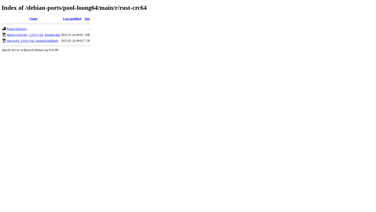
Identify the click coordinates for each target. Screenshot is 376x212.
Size (87, 18)
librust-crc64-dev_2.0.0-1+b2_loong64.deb (33, 35)
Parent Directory (17, 29)
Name (33, 18)
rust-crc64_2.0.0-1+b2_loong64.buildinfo (32, 40)
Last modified (72, 18)
